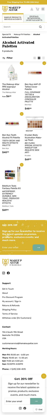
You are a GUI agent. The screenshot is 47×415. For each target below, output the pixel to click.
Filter (9, 58)
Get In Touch (8, 289)
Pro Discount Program (12, 297)
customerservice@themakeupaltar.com (20, 343)
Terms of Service (9, 314)
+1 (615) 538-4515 (18, 369)
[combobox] (23, 27)
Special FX (6, 34)
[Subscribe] (36, 401)
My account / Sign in (11, 301)
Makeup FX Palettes (22, 34)
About (5, 293)
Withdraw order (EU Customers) (16, 318)
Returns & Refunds (11, 305)
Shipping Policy (9, 309)
